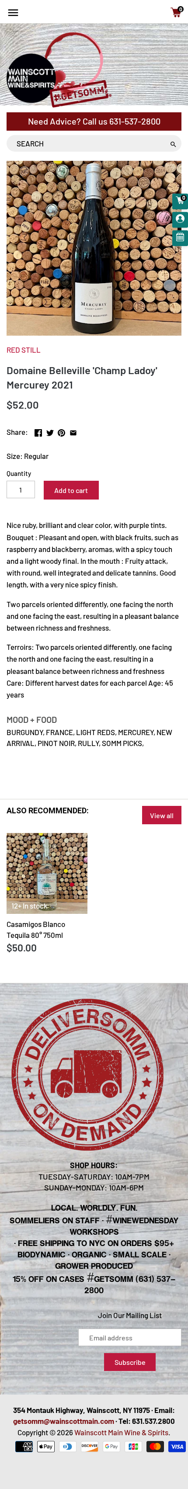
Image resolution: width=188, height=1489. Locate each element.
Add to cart (71, 490)
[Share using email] (73, 431)
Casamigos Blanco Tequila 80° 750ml (36, 930)
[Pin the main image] (61, 431)
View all (162, 815)
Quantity (19, 473)
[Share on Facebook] (38, 431)
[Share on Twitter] (50, 431)
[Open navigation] (13, 12)
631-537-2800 (134, 121)
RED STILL (24, 349)
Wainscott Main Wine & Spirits (121, 1432)
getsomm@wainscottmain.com (63, 1420)
